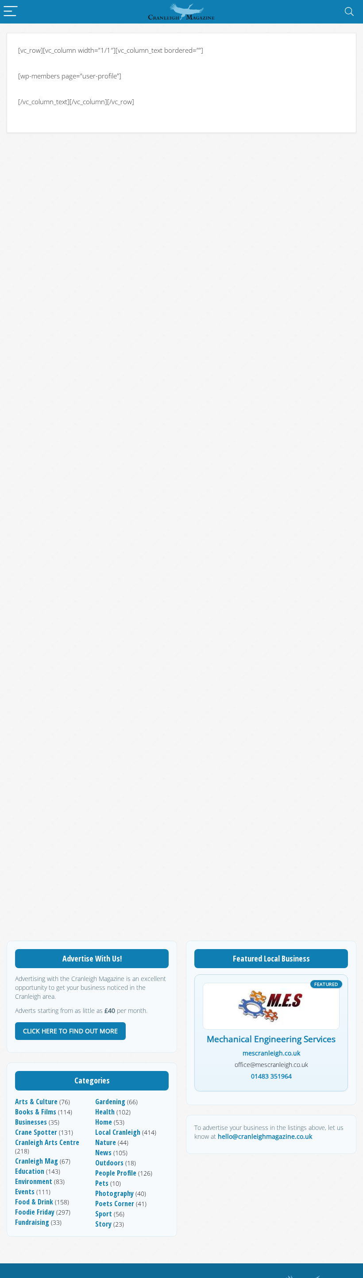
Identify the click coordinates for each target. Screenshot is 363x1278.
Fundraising (32, 1222)
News (103, 1152)
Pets (101, 1183)
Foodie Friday (34, 1212)
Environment (33, 1181)
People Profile (115, 1173)
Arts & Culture (36, 1101)
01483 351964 (271, 1076)
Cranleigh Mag (36, 1161)
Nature (105, 1142)
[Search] (349, 11)
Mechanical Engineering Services (271, 1039)
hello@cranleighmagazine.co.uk (265, 1136)
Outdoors (109, 1163)
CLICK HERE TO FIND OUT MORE (70, 1031)
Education (29, 1171)
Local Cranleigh (117, 1132)
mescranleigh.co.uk (271, 1053)
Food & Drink (34, 1202)
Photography (114, 1193)
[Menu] (10, 11)
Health (105, 1112)
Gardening (110, 1101)
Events (25, 1191)
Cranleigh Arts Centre (47, 1142)
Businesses (31, 1122)
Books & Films (35, 1112)
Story (103, 1224)
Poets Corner (114, 1203)
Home (103, 1122)
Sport (103, 1214)
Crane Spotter (36, 1132)
